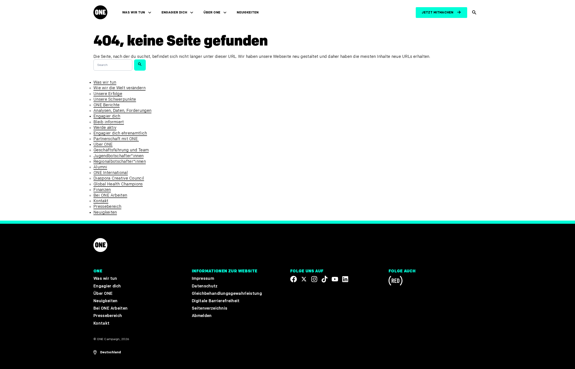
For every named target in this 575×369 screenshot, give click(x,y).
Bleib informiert (108, 122)
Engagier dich (174, 12)
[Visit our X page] (304, 279)
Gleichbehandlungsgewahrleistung (227, 293)
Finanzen (102, 189)
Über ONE (211, 12)
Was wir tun (133, 12)
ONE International (110, 172)
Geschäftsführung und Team (121, 150)
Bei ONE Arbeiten (110, 195)
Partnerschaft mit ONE (116, 139)
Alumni (100, 167)
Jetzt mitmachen (437, 12)
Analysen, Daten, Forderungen (122, 110)
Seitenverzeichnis (209, 308)
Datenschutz (205, 286)
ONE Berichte (106, 105)
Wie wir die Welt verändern (119, 88)
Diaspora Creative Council (118, 178)
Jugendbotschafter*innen (118, 156)
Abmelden (202, 315)
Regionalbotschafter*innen (119, 161)
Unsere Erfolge (107, 93)
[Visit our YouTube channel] (335, 279)
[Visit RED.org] (395, 281)
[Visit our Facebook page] (293, 279)
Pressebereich (107, 206)
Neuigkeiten (248, 12)
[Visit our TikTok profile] (324, 279)
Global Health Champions (118, 184)
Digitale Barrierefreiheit (216, 301)
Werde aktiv (104, 127)
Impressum (203, 278)
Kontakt (100, 201)
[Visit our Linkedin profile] (345, 279)
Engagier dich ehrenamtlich (120, 133)
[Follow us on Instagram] (314, 279)
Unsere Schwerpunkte (114, 99)
